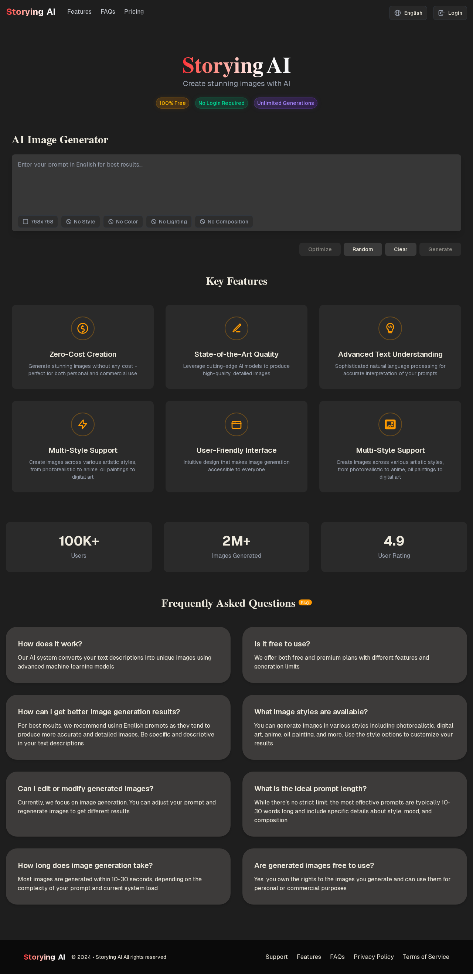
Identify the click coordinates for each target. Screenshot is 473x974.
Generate (440, 249)
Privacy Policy (374, 957)
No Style (84, 221)
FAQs (108, 12)
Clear (401, 249)
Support (277, 957)
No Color (127, 221)
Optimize (320, 249)
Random (363, 249)
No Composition (228, 221)
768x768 (42, 221)
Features (79, 12)
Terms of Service (426, 957)
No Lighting (173, 221)
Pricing (134, 12)
